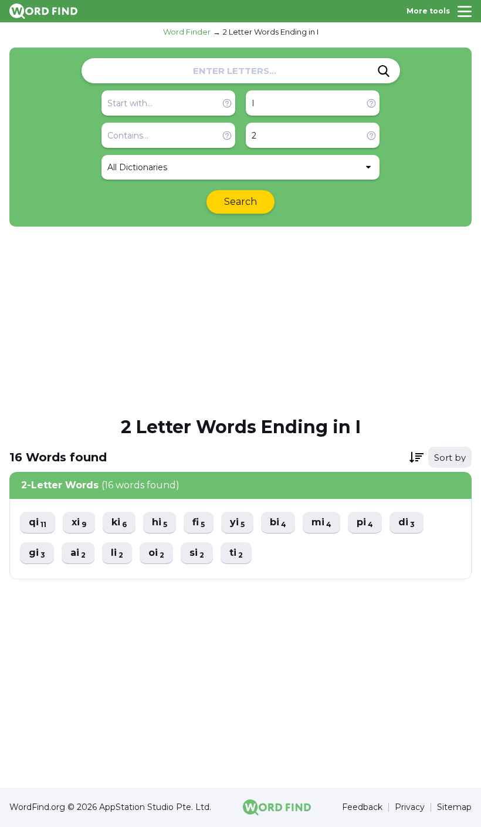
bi (278, 523)
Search (240, 201)
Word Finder (187, 31)
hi (159, 523)
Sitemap (454, 807)
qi (37, 523)
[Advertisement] (240, 320)
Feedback (362, 807)
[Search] (383, 71)
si (196, 553)
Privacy (410, 807)
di (406, 523)
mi (321, 523)
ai (78, 553)
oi (156, 553)
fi (198, 523)
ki (119, 523)
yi (237, 523)
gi (37, 553)
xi (79, 523)
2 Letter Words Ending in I (271, 31)
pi (365, 523)
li (117, 553)
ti (236, 553)
